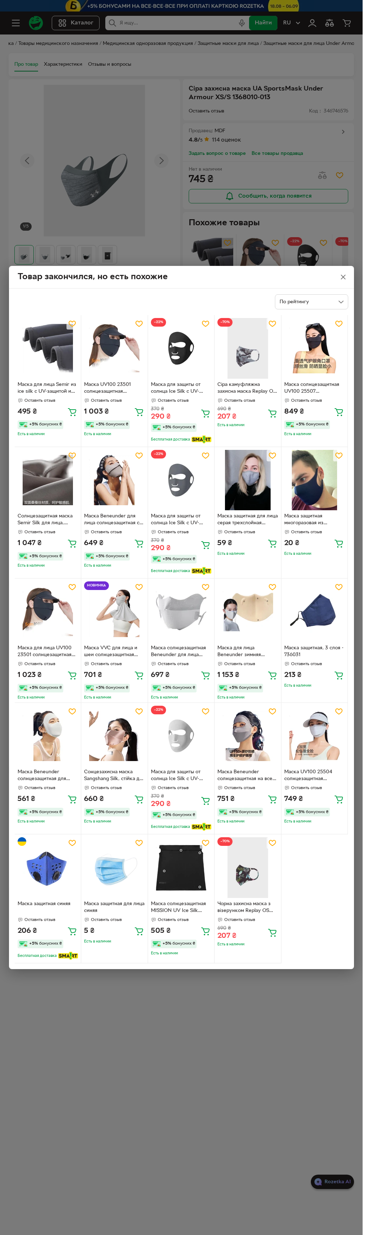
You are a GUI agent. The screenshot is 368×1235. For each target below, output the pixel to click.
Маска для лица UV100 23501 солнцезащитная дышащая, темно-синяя (45, 652)
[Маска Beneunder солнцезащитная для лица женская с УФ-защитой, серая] (48, 736)
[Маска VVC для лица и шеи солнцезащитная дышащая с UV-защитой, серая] (114, 611)
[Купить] (72, 412)
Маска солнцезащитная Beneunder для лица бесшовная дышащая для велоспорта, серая (180, 652)
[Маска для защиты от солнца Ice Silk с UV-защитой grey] (181, 480)
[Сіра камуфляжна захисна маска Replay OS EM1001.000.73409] (247, 348)
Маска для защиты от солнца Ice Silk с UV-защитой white (176, 776)
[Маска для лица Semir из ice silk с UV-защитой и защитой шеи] (48, 348)
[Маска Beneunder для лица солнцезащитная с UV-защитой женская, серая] (114, 480)
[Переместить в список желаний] (72, 324)
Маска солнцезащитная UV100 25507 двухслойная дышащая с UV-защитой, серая (312, 388)
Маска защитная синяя (44, 904)
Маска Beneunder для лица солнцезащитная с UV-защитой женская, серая (111, 520)
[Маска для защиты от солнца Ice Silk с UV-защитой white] (181, 736)
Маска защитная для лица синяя (114, 907)
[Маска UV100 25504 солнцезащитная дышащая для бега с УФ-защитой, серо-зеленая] (314, 736)
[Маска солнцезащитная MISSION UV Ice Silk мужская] (181, 867)
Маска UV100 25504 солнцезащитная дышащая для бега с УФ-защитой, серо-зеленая (313, 776)
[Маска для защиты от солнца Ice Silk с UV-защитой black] (181, 348)
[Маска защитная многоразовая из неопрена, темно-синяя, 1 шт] (314, 480)
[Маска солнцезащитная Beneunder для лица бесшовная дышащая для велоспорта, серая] (181, 611)
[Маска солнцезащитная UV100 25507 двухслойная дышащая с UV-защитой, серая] (314, 348)
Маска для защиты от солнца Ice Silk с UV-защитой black (176, 388)
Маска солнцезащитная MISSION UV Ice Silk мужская (178, 908)
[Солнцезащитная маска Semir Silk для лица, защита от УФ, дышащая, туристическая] (48, 480)
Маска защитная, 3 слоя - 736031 (314, 651)
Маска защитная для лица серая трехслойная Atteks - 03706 (247, 520)
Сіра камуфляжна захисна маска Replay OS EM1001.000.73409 (246, 388)
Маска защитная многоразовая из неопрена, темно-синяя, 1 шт (314, 520)
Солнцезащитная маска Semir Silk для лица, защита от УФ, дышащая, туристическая (46, 520)
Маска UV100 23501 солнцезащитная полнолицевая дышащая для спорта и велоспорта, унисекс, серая (114, 388)
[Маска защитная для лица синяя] (114, 867)
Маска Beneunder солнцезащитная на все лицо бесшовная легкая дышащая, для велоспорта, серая (245, 776)
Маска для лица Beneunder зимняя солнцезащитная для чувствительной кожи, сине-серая (243, 652)
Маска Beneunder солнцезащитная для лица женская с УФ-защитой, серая (42, 776)
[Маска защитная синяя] (48, 867)
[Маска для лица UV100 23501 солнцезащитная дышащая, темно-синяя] (48, 611)
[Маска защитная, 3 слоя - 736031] (314, 611)
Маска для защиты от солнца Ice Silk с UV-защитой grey (176, 520)
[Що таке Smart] (201, 439)
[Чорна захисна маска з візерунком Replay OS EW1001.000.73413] (247, 867)
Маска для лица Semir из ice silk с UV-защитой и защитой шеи (47, 388)
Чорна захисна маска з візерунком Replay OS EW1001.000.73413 (244, 908)
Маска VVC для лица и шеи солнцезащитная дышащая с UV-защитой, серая (112, 652)
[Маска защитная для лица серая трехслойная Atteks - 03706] (247, 480)
